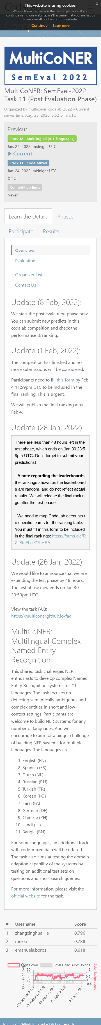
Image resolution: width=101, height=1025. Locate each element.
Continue (39, 25)
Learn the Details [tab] (28, 216)
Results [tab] (51, 231)
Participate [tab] (21, 231)
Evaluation (25, 260)
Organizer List (28, 274)
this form (65, 380)
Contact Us (25, 285)
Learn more (61, 25)
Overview (25, 250)
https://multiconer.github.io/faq (41, 616)
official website (25, 896)
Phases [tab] (65, 216)
